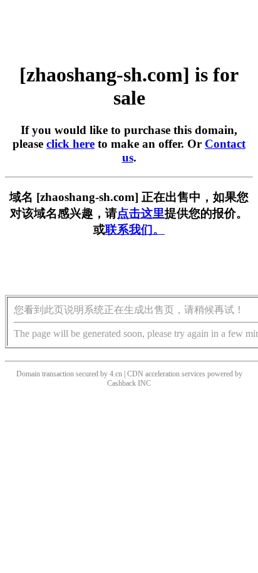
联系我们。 (135, 229)
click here (70, 143)
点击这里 (141, 213)
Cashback (121, 383)
